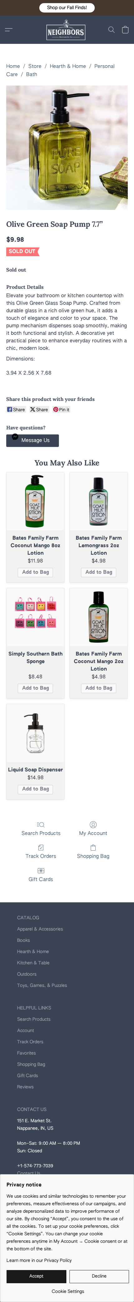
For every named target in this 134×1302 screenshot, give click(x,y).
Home (13, 66)
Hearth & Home (68, 66)
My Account (93, 833)
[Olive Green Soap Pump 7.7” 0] (67, 148)
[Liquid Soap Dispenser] (35, 733)
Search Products (41, 833)
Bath (31, 74)
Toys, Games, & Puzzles (42, 985)
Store (34, 66)
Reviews (25, 1087)
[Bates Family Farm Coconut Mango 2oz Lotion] (98, 617)
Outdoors (26, 974)
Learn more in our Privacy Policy (39, 1260)
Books (23, 940)
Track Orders (41, 856)
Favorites (26, 1053)
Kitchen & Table (33, 963)
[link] (68, 1289)
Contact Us (28, 1173)
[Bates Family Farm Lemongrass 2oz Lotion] (98, 501)
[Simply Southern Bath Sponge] (35, 617)
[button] (67, 8)
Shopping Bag (93, 856)
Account (25, 1031)
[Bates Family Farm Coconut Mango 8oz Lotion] (35, 501)
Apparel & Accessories (40, 929)
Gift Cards (41, 879)
